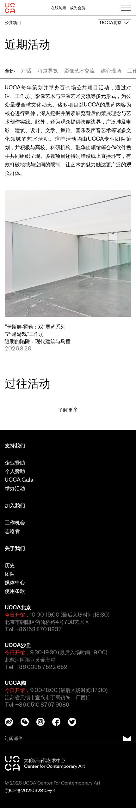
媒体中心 (15, 582)
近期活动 (27, 44)
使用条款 (15, 590)
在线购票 (58, 8)
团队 (10, 573)
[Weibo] (13, 722)
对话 (26, 70)
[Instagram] (44, 722)
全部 (10, 70)
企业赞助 (15, 462)
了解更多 (68, 409)
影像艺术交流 (79, 70)
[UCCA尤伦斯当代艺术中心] (10, 8)
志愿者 (12, 531)
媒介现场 (111, 70)
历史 (10, 565)
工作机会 (15, 522)
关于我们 (15, 548)
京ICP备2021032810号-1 (30, 790)
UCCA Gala (19, 479)
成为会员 (77, 8)
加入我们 (15, 505)
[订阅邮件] (127, 738)
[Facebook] (60, 722)
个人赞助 (15, 471)
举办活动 (15, 488)
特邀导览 (48, 70)
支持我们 (15, 445)
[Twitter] (76, 722)
